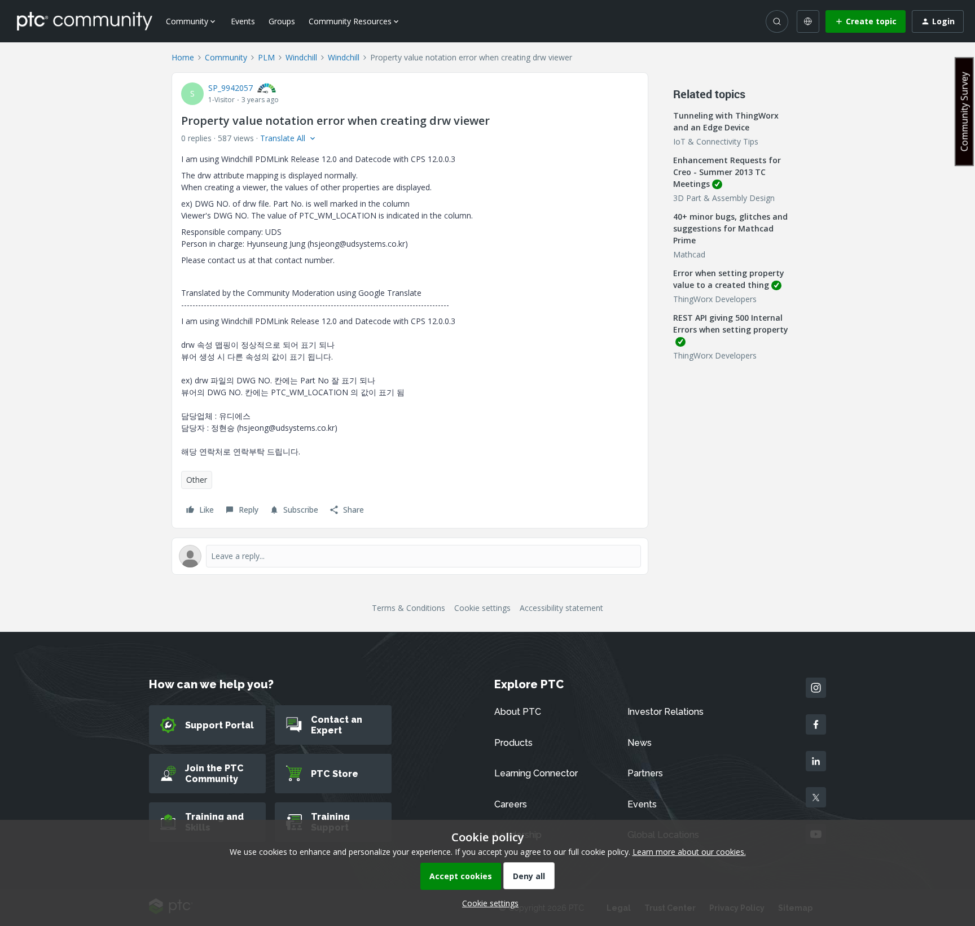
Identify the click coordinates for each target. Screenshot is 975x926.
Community (226, 57)
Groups (282, 21)
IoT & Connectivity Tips (715, 141)
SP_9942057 (230, 87)
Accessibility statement (561, 607)
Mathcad (689, 254)
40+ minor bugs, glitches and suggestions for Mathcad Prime (730, 228)
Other (196, 479)
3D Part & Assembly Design (724, 198)
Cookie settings (482, 607)
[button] (865, 21)
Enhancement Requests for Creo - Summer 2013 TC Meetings (727, 172)
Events (243, 21)
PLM (266, 57)
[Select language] (808, 21)
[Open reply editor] (410, 556)
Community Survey (964, 111)
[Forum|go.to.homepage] (84, 21)
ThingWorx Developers (715, 299)
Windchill (301, 57)
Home (183, 57)
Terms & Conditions (408, 607)
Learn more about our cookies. (689, 851)
